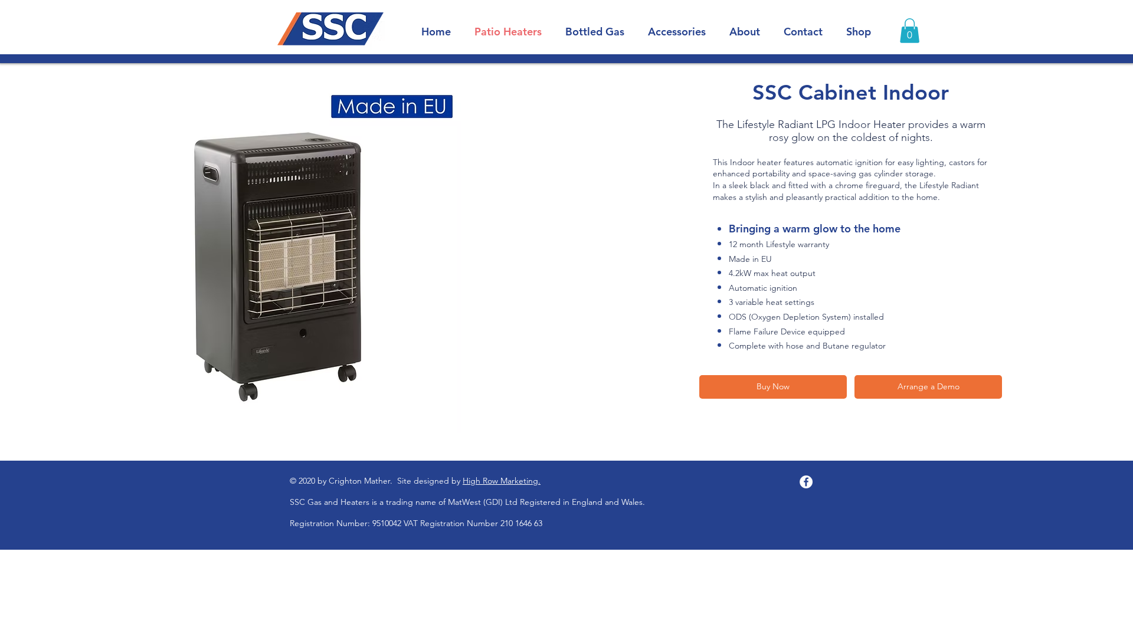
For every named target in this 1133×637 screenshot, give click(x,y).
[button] (909, 30)
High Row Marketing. (502, 480)
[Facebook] (806, 481)
